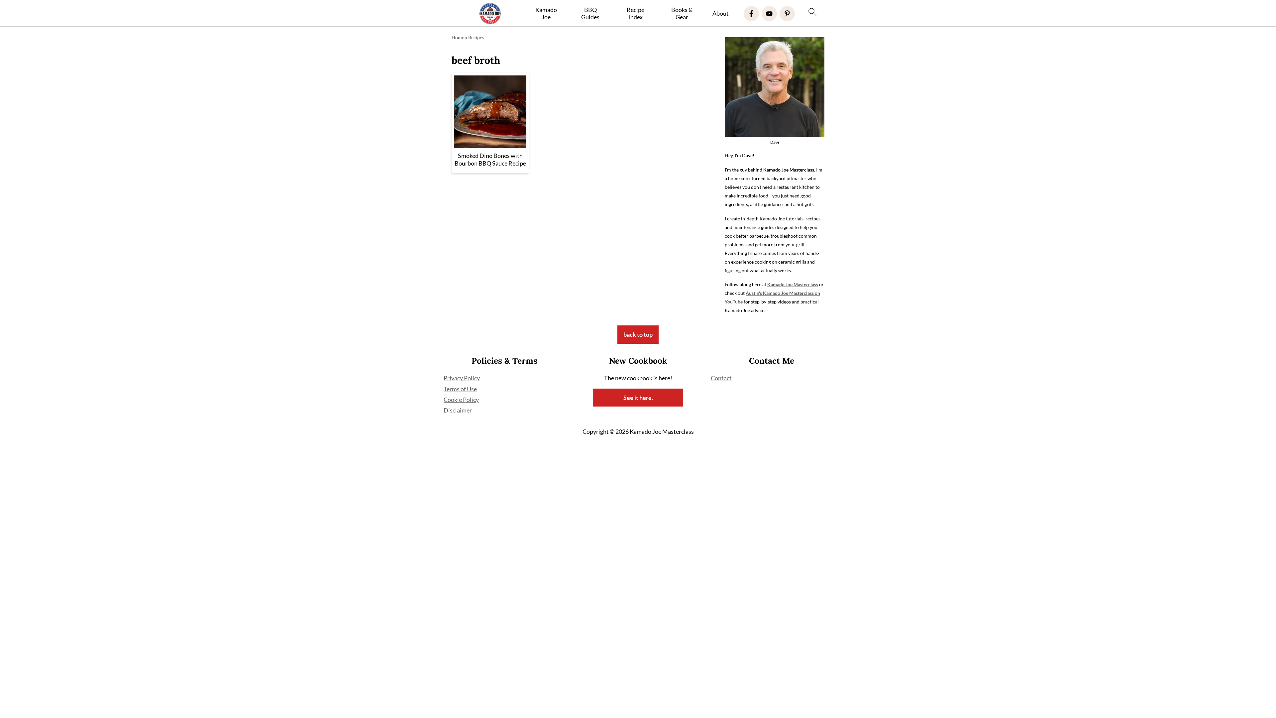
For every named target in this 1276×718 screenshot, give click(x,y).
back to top (638, 334)
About (720, 13)
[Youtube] (769, 13)
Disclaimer (458, 410)
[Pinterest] (787, 13)
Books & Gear (682, 13)
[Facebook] (751, 13)
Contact (721, 378)
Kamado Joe (546, 13)
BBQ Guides (590, 13)
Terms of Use (460, 389)
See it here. (638, 397)
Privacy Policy (462, 378)
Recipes (476, 37)
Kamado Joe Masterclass (792, 284)
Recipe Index (635, 13)
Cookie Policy (461, 399)
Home (458, 37)
